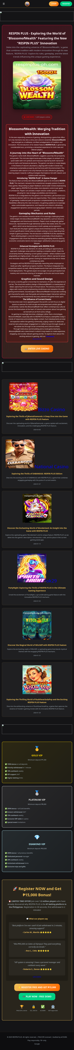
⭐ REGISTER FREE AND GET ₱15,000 (37, 987)
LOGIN (53, 4)
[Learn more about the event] (37, 16)
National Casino (51, 466)
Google (37, 1044)
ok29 (51, 581)
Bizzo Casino (51, 409)
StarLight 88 (37, 339)
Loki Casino (37, 977)
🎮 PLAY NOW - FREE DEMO (37, 996)
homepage (50, 336)
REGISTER (66, 4)
